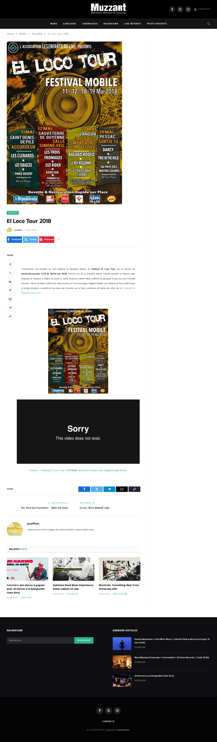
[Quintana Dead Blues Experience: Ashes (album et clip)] (73, 569)
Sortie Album (120, 593)
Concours (69, 23)
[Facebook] (10, 264)
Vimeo (122, 470)
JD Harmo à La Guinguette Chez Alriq (154, 676)
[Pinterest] (10, 290)
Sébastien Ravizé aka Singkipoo (96, 470)
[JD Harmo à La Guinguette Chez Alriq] (122, 680)
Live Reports (132, 23)
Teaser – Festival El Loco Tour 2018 (50, 470)
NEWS (53, 23)
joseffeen (18, 230)
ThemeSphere (123, 729)
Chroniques (90, 23)
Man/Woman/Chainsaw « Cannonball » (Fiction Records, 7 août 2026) (171, 657)
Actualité (12, 212)
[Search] (208, 24)
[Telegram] (10, 307)
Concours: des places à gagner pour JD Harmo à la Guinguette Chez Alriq (26, 588)
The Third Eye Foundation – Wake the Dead (44, 508)
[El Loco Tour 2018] (64, 203)
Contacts (108, 721)
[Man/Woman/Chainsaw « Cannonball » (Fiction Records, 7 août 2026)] (122, 662)
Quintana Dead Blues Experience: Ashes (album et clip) (73, 587)
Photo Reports (157, 23)
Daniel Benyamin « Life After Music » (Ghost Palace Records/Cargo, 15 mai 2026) (172, 641)
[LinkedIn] (10, 281)
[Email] (10, 299)
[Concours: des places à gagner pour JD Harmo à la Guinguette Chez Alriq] (27, 569)
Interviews (110, 23)
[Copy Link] (10, 316)
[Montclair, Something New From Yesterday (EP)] (119, 569)
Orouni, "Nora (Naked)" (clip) (94, 508)
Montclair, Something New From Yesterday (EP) (119, 587)
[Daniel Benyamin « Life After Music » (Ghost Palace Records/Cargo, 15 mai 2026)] (122, 643)
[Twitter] (10, 273)
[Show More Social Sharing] (58, 239)
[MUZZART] (108, 9)
